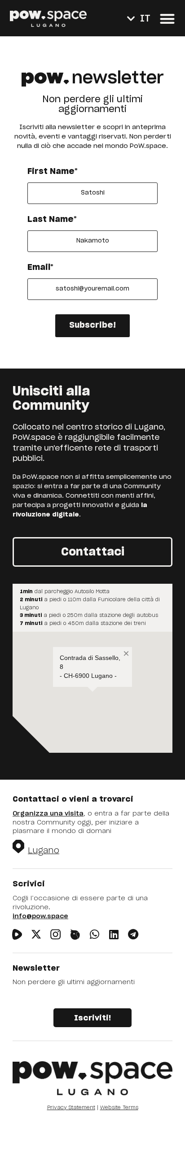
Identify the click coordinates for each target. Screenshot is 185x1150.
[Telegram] (133, 934)
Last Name (52, 220)
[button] (167, 18)
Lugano (43, 851)
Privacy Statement (71, 1107)
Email (40, 268)
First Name (52, 172)
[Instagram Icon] (55, 934)
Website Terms (119, 1107)
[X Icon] (36, 934)
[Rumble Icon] (16, 934)
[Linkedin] (113, 934)
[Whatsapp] (94, 934)
